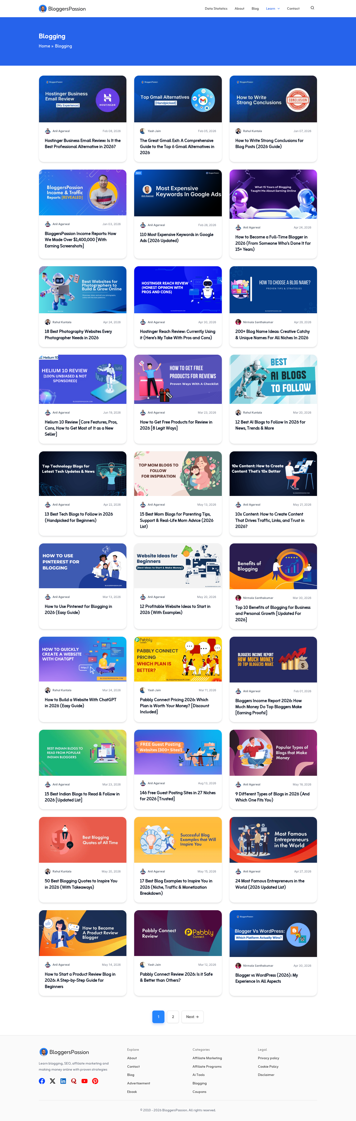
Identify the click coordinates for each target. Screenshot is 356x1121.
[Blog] (130, 1076)
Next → (192, 1016)
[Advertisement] (138, 1084)
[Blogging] (200, 1084)
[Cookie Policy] (268, 1067)
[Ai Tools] (199, 1076)
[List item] (42, 1081)
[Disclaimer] (266, 1076)
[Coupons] (199, 1092)
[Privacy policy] (268, 1059)
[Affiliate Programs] (207, 1067)
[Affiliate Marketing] (207, 1059)
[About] (132, 1059)
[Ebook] (132, 1092)
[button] (277, 9)
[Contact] (133, 1067)
